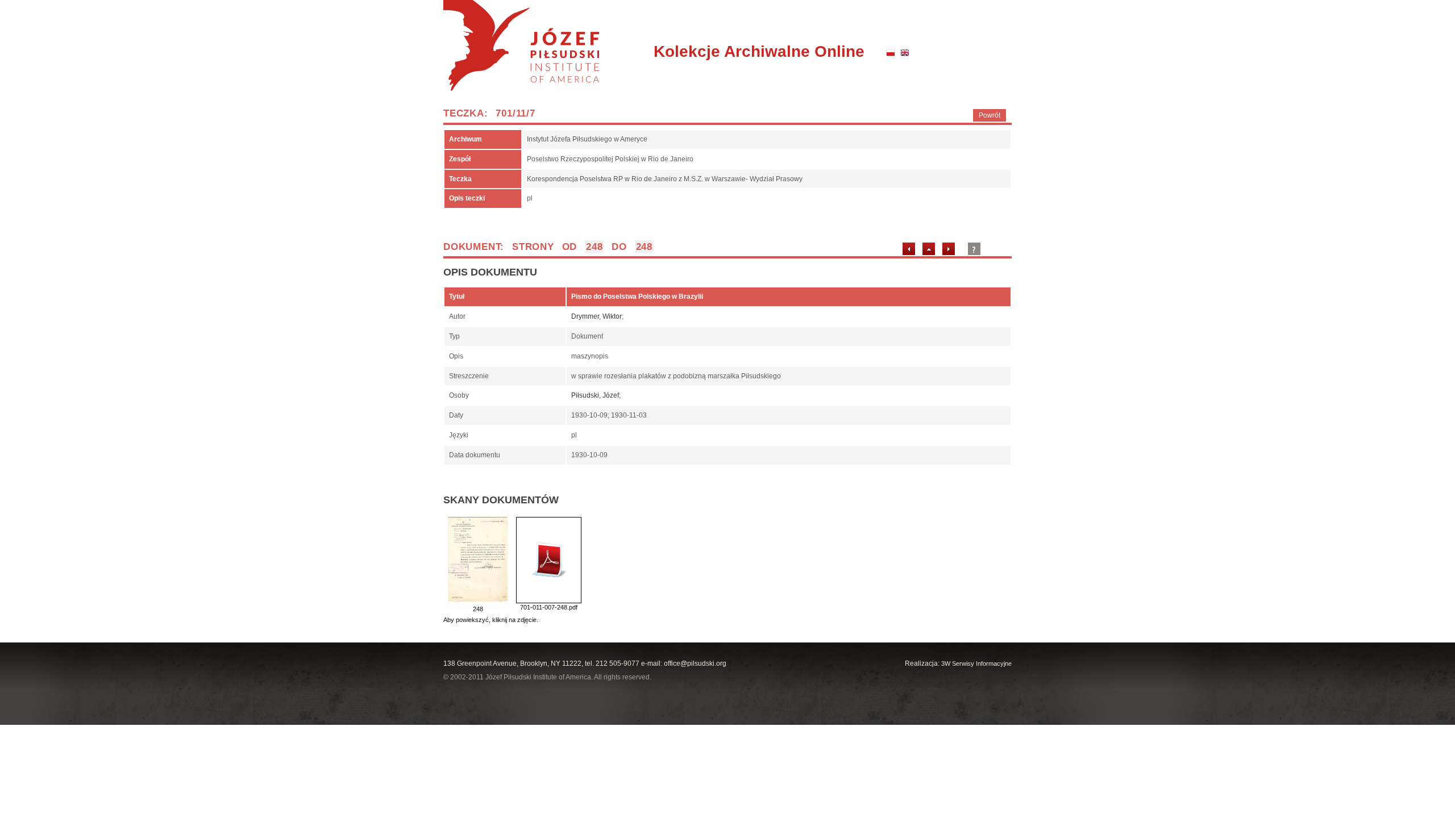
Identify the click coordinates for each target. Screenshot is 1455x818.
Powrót (989, 115)
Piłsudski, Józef (595, 395)
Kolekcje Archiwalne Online (759, 51)
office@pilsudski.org (695, 663)
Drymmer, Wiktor (596, 316)
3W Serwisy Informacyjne (976, 663)
